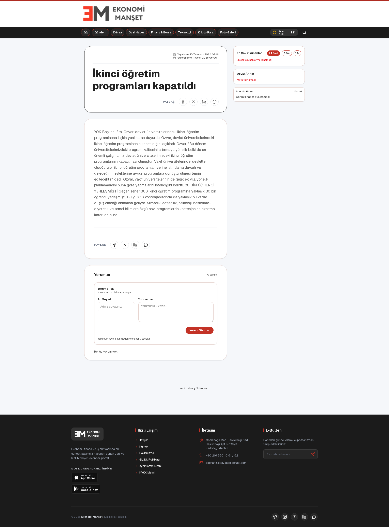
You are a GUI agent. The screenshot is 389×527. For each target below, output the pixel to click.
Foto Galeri (228, 32)
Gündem (100, 32)
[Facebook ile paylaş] (183, 102)
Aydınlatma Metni (150, 466)
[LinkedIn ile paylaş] (204, 102)
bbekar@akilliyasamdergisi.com (226, 463)
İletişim (143, 440)
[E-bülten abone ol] (313, 454)
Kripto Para (205, 32)
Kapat (298, 91)
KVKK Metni (147, 472)
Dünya (117, 32)
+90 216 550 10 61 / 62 (222, 455)
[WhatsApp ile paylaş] (215, 102)
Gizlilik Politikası (149, 459)
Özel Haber (136, 32)
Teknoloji (184, 32)
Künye (143, 446)
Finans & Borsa (161, 32)
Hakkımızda (146, 453)
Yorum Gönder (199, 330)
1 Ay (297, 53)
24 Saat (273, 53)
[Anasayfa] (85, 32)
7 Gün (286, 53)
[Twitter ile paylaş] (193, 102)
